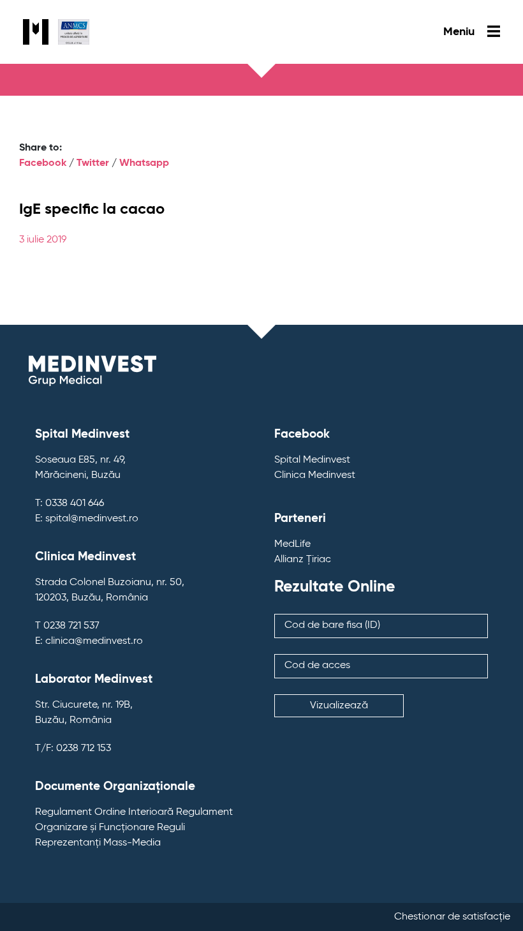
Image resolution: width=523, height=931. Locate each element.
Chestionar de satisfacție (452, 917)
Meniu (460, 32)
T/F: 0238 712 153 (73, 748)
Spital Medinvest (312, 460)
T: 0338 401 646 (69, 503)
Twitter (93, 163)
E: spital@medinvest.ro (86, 519)
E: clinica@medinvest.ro (89, 641)
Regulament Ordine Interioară (104, 812)
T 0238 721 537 (67, 626)
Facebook (42, 163)
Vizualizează (339, 706)
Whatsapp (144, 163)
